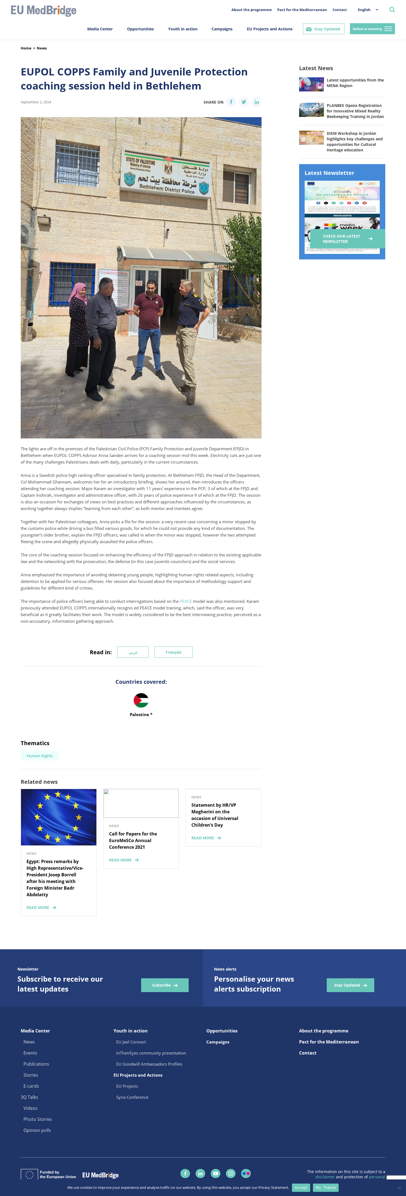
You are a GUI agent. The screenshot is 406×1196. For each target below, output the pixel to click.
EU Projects (127, 1086)
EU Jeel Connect (131, 1042)
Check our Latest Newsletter (341, 238)
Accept (301, 1187)
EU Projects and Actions (269, 28)
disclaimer (325, 1176)
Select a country (367, 28)
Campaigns (222, 28)
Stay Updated (327, 28)
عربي (133, 652)
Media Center (100, 28)
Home (26, 48)
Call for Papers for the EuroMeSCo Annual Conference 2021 (133, 840)
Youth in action (182, 28)
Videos (30, 1108)
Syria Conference (132, 1097)
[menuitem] (365, 10)
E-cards (31, 1086)
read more (38, 907)
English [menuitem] (364, 9)
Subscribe (161, 985)
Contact (340, 9)
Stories (30, 1075)
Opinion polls (37, 1130)
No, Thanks (326, 1187)
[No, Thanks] (399, 1187)
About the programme (251, 9)
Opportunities (140, 28)
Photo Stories (37, 1119)
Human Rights (40, 755)
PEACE (186, 601)
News (42, 48)
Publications (36, 1064)
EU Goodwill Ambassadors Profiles (149, 1064)
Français (173, 652)
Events (30, 1053)
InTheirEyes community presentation (151, 1053)
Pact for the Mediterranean (302, 9)
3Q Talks (29, 1097)
